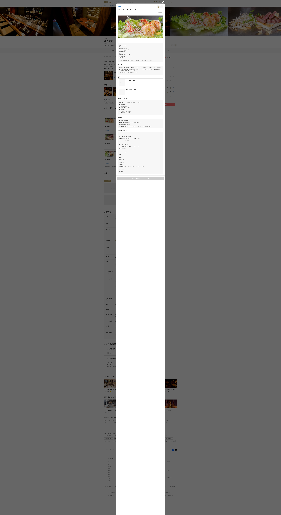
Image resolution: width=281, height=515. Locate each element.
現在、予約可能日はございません (140, 178)
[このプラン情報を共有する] (158, 6)
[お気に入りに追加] (161, 6)
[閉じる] (163, 2)
